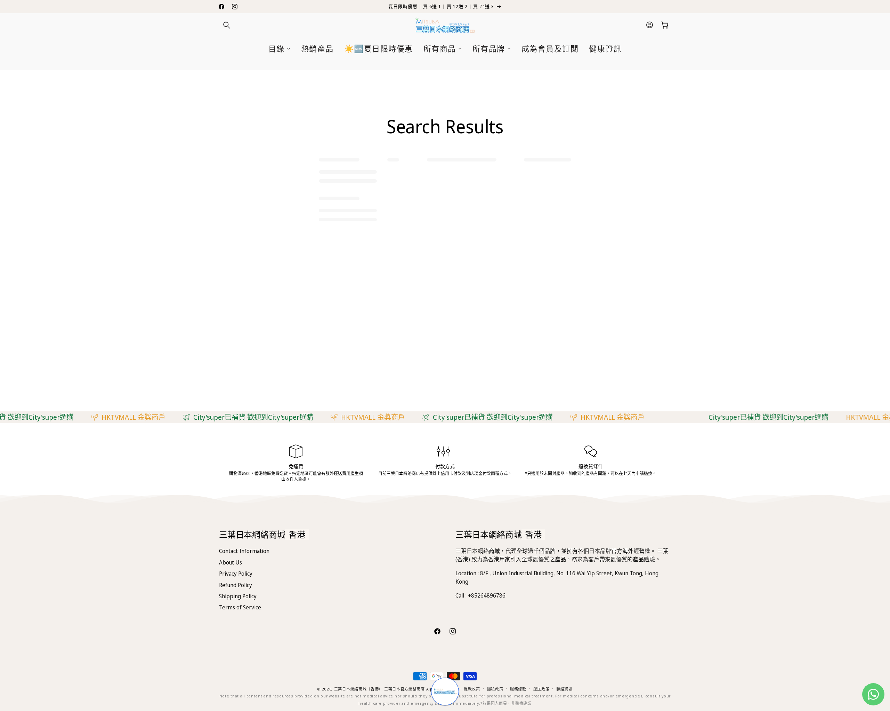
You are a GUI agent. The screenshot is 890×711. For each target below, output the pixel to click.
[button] (226, 25)
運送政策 (541, 689)
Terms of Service (240, 607)
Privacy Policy (235, 573)
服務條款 (518, 689)
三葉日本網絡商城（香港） (358, 689)
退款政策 (472, 689)
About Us (230, 562)
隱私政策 (495, 689)
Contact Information (244, 551)
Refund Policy (235, 585)
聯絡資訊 (564, 689)
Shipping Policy (238, 596)
